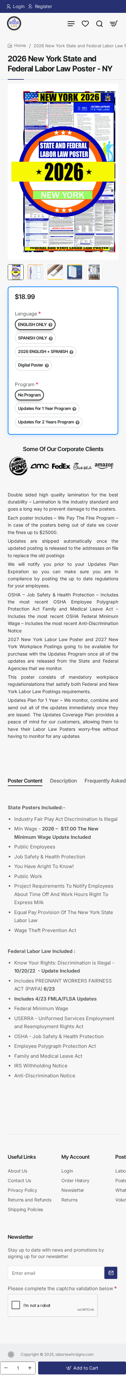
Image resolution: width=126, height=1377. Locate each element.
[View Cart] (114, 23)
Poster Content (25, 780)
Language (26, 314)
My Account (75, 1157)
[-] (5, 1368)
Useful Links (22, 1157)
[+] (29, 1368)
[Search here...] (99, 23)
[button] (82, 1368)
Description (63, 780)
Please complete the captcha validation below (60, 1288)
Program (25, 384)
